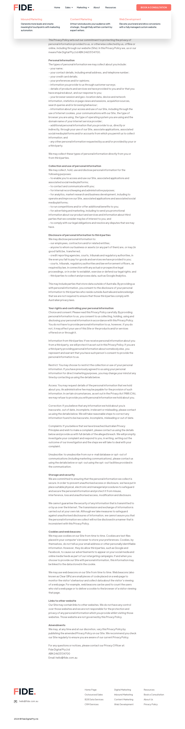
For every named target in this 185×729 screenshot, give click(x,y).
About (96, 7)
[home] (24, 7)
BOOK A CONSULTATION (154, 7)
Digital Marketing (122, 689)
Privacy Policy (151, 704)
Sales (68, 7)
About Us (148, 699)
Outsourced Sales (94, 694)
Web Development (124, 704)
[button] (69, 7)
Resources (110, 7)
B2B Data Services (94, 699)
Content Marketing (123, 699)
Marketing (82, 7)
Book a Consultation (154, 694)
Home (57, 7)
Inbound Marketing (123, 694)
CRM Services (92, 704)
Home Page (91, 689)
